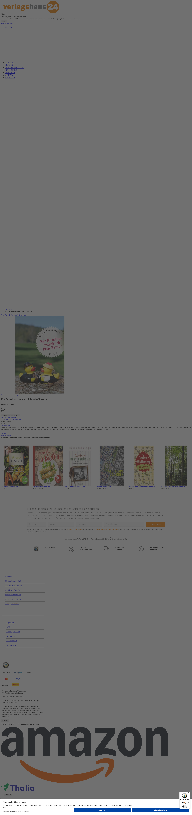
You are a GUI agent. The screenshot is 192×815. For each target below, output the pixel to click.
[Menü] (188, 793)
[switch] (184, 806)
